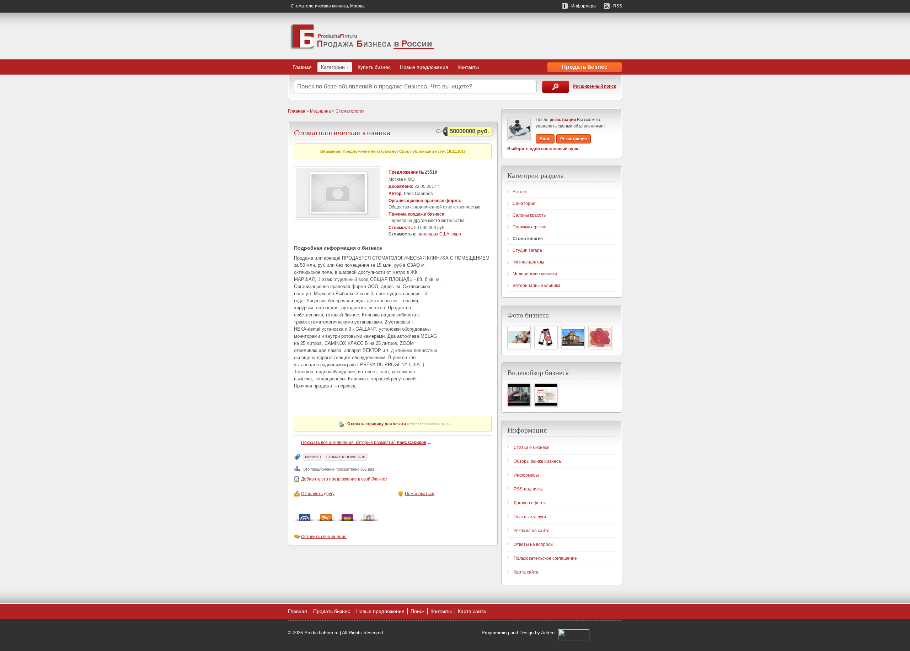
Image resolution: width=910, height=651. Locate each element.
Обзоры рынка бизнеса (537, 461)
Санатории (524, 203)
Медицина (320, 111)
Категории (331, 68)
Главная (302, 67)
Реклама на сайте (532, 530)
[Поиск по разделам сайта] (555, 87)
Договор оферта (530, 502)
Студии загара (527, 250)
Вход (545, 138)
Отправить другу (317, 493)
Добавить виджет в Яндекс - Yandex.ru (368, 515)
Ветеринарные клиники (536, 285)
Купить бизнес (374, 67)
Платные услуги (530, 516)
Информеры (526, 475)
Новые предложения (424, 67)
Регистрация (573, 138)
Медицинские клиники (535, 273)
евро (456, 234)
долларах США (434, 234)
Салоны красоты (530, 215)
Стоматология (350, 111)
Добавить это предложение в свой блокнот (344, 479)
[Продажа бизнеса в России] (362, 36)
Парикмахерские (529, 226)
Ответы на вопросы (533, 544)
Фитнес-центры (528, 262)
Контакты (468, 67)
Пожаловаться (419, 493)
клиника (313, 456)
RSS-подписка (528, 489)
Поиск (417, 611)
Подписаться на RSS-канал (326, 515)
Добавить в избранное (347, 515)
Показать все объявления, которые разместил (363, 442)
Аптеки (520, 191)
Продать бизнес (584, 67)
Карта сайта (526, 572)
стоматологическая (345, 456)
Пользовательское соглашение (545, 558)
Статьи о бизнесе (532, 447)
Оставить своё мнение (324, 536)
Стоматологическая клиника (342, 132)
